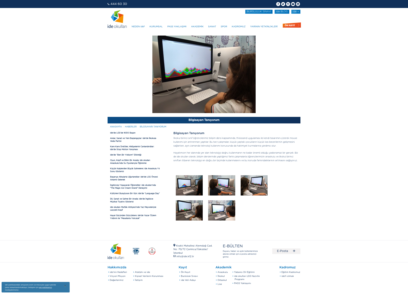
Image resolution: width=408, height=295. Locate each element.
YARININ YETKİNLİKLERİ (264, 27)
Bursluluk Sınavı (189, 276)
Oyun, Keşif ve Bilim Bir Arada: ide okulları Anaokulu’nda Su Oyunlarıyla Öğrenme (130, 161)
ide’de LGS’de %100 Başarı (122, 133)
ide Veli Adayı (188, 280)
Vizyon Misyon (117, 276)
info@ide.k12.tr (185, 256)
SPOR (224, 27)
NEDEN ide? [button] (138, 27)
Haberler (131, 127)
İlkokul (221, 276)
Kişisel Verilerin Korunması (149, 276)
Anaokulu (223, 272)
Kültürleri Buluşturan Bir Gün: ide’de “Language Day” (135, 193)
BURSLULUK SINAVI (259, 11)
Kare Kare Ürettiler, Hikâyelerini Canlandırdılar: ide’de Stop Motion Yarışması (132, 148)
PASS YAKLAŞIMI (176, 27)
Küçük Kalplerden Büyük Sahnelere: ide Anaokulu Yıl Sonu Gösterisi (135, 170)
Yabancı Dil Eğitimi (244, 272)
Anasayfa (116, 127)
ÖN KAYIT (290, 25)
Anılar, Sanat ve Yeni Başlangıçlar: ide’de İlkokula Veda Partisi (133, 139)
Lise (220, 284)
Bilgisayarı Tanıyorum (153, 127)
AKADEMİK (197, 27)
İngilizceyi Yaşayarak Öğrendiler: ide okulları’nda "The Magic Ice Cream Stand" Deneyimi (133, 186)
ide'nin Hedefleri (118, 272)
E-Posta (286, 251)
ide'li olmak (287, 276)
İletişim (139, 280)
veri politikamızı (45, 287)
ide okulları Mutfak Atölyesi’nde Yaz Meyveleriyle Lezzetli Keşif (133, 208)
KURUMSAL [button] (156, 27)
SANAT (212, 27)
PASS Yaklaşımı (242, 283)
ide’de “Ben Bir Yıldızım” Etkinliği (125, 155)
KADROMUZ (239, 27)
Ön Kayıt (185, 272)
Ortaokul (222, 280)
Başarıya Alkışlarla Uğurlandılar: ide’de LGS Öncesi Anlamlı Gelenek (134, 178)
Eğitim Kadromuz (290, 272)
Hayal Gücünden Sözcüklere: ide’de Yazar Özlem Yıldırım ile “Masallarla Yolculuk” (133, 216)
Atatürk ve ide (142, 272)
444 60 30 (118, 4)
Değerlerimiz (117, 280)
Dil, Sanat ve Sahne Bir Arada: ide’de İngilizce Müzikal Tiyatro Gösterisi (131, 200)
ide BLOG (282, 11)
